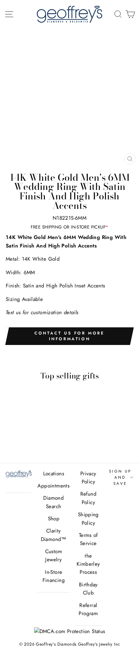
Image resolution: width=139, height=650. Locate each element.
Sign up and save (120, 477)
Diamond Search (53, 502)
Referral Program (88, 609)
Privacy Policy (88, 477)
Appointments (53, 486)
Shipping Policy (88, 518)
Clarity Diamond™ (53, 535)
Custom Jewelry (53, 555)
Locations (53, 473)
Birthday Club (88, 589)
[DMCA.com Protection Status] (69, 631)
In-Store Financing (54, 576)
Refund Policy (88, 498)
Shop (54, 518)
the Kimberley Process (88, 564)
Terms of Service (88, 539)
